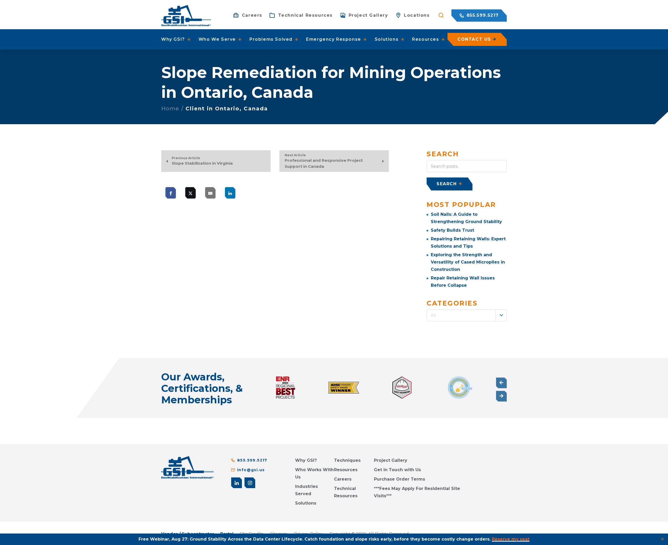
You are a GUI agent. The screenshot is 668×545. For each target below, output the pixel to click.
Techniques (347, 460)
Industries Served (306, 490)
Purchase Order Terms (399, 479)
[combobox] (467, 315)
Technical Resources (345, 492)
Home (170, 108)
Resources (345, 469)
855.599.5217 (482, 15)
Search (447, 183)
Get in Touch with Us (397, 469)
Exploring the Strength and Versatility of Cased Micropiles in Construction (468, 262)
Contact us (474, 39)
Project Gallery (390, 460)
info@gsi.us (251, 470)
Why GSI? (306, 460)
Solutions (305, 503)
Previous (501, 383)
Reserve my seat (510, 539)
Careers (342, 479)
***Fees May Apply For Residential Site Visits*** (417, 492)
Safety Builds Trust (452, 230)
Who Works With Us (314, 473)
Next (501, 396)
